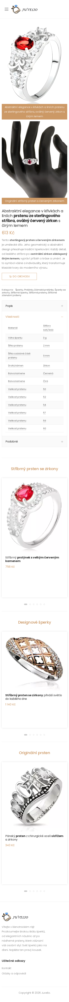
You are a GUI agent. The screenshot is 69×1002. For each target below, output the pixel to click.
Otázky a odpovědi (14, 973)
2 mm (46, 345)
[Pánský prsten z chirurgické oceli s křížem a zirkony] (34, 796)
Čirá (45, 381)
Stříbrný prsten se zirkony (34, 469)
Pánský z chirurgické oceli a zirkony (34, 838)
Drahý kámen (15, 365)
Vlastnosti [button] (12, 317)
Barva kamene (16, 373)
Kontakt (6, 968)
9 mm (46, 355)
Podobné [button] (11, 441)
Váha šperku (15, 337)
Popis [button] (9, 306)
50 (44, 389)
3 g (45, 337)
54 (44, 404)
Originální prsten (34, 753)
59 (44, 420)
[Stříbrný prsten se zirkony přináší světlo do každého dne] (34, 661)
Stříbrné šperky (19, 292)
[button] (25, 604)
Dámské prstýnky (44, 289)
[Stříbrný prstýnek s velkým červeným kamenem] (34, 515)
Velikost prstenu (17, 389)
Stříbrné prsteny (38, 292)
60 (44, 428)
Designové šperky (34, 622)
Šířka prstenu (15, 345)
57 (44, 412)
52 (44, 396)
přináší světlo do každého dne (33, 697)
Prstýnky (28, 289)
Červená (48, 373)
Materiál (13, 327)
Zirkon (46, 365)
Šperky (19, 289)
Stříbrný (32, 559)
